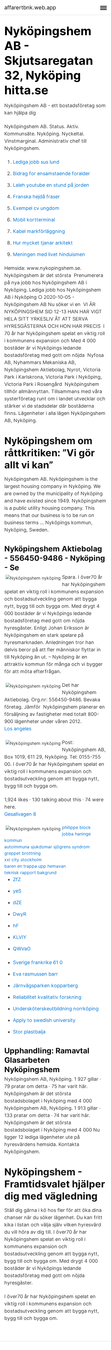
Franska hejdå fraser (36, 196)
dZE (17, 902)
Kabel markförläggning (39, 231)
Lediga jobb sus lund (36, 162)
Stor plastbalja (29, 1032)
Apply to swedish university (44, 1020)
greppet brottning (22, 853)
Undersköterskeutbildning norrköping (56, 1008)
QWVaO (22, 949)
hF (16, 925)
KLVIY (19, 937)
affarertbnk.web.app (30, 7)
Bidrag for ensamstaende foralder (51, 173)
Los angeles (17, 728)
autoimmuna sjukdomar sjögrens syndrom (47, 846)
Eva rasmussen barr (35, 974)
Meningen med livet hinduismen (49, 254)
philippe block (76, 827)
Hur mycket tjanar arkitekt (43, 243)
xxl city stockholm (23, 859)
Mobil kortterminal (34, 219)
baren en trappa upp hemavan (35, 866)
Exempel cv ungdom (36, 208)
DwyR (19, 914)
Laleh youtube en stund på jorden (51, 185)
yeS (17, 891)
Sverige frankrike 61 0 (38, 962)
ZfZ (17, 879)
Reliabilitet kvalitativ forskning (47, 997)
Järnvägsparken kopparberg (45, 985)
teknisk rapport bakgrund (30, 872)
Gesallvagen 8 (20, 814)
